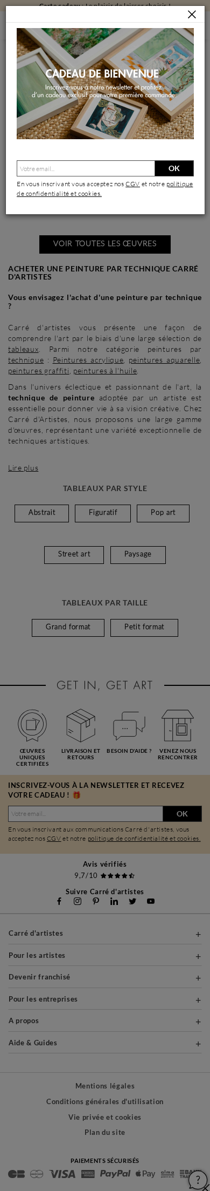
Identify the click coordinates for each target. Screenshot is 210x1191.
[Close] (192, 14)
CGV (132, 184)
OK (174, 168)
